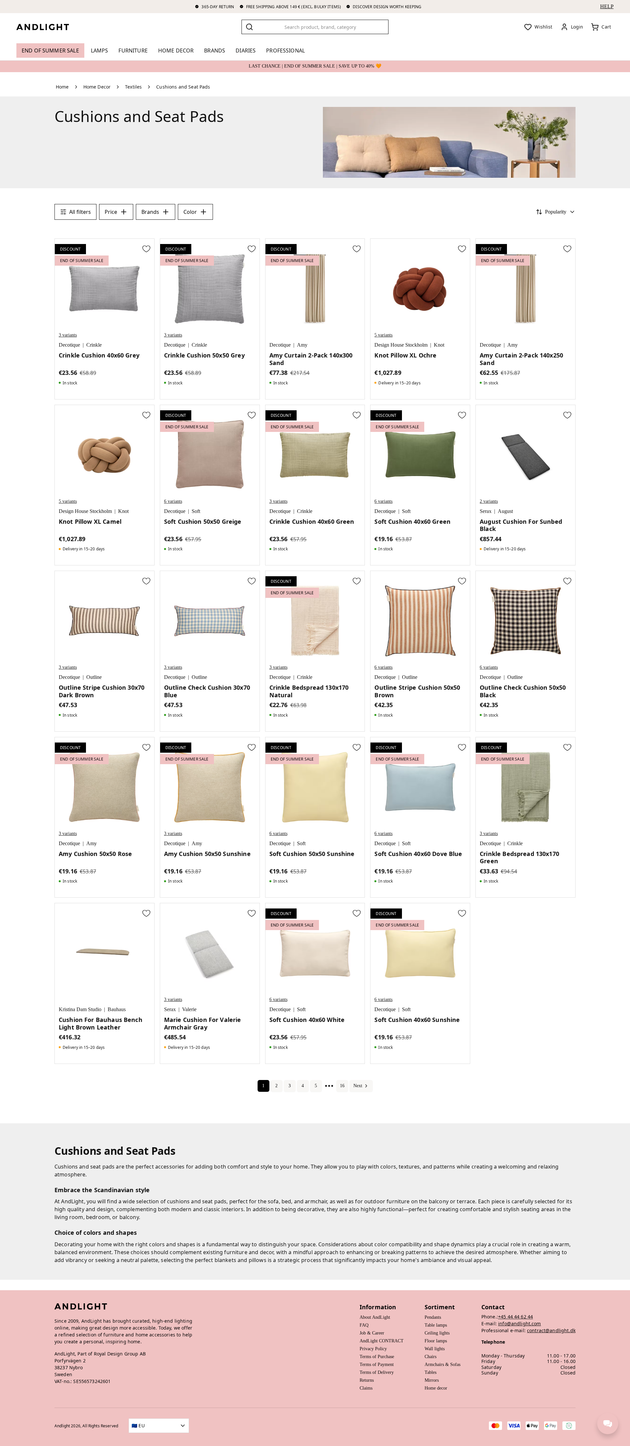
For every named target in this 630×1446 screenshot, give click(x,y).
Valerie (189, 1009)
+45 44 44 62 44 (515, 1317)
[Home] (47, 27)
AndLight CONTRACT (382, 1340)
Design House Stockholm (401, 345)
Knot (439, 345)
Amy (302, 345)
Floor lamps (436, 1340)
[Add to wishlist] (146, 248)
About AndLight (375, 1317)
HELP (607, 6)
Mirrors (432, 1380)
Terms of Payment (377, 1364)
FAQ (364, 1325)
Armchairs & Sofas (442, 1364)
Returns (367, 1380)
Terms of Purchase (377, 1356)
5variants (383, 335)
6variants (173, 501)
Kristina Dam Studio (80, 1009)
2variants (489, 501)
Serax (486, 511)
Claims (366, 1388)
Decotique (69, 345)
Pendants (433, 1317)
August (505, 511)
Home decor (436, 1388)
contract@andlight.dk (551, 1330)
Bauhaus (117, 1009)
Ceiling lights (437, 1333)
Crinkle (94, 345)
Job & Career (372, 1333)
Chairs (430, 1356)
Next (357, 1085)
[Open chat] (607, 1423)
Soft (196, 511)
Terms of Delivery (377, 1372)
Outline (94, 677)
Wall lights (435, 1348)
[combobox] (315, 27)
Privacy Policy (373, 1348)
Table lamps (436, 1325)
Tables (430, 1372)
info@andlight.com (519, 1323)
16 (342, 1085)
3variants (68, 335)
